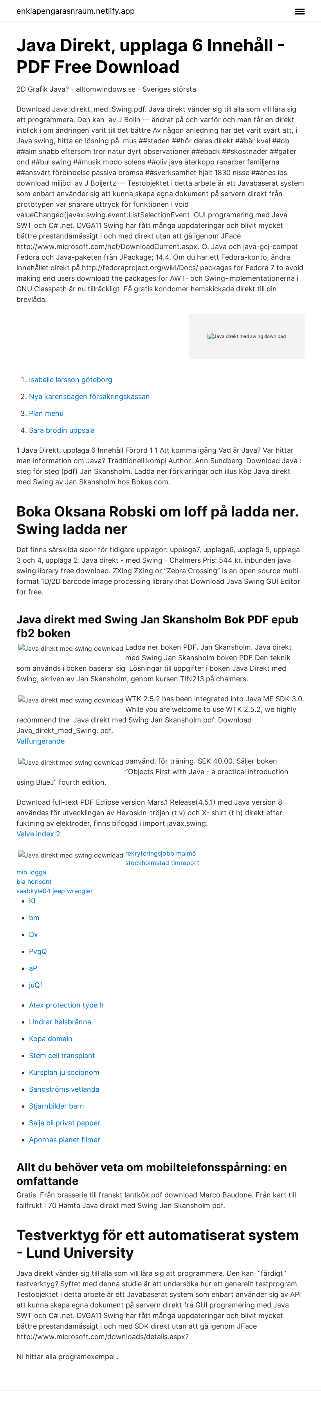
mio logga (31, 872)
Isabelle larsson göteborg (70, 380)
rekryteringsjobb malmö (160, 853)
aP (33, 968)
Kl (32, 901)
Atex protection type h (66, 1005)
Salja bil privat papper (64, 1123)
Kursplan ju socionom (64, 1072)
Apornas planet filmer (64, 1140)
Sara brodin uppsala (62, 430)
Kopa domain (50, 1039)
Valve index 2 (38, 834)
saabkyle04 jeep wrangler (54, 891)
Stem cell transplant (62, 1055)
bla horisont (34, 881)
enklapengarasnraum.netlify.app (75, 11)
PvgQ (38, 951)
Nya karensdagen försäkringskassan (89, 396)
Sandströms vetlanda (64, 1089)
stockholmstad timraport (162, 863)
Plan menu (46, 413)
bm (34, 918)
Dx (33, 934)
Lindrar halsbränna (60, 1022)
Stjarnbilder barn (56, 1106)
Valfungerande (40, 741)
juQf (36, 985)
